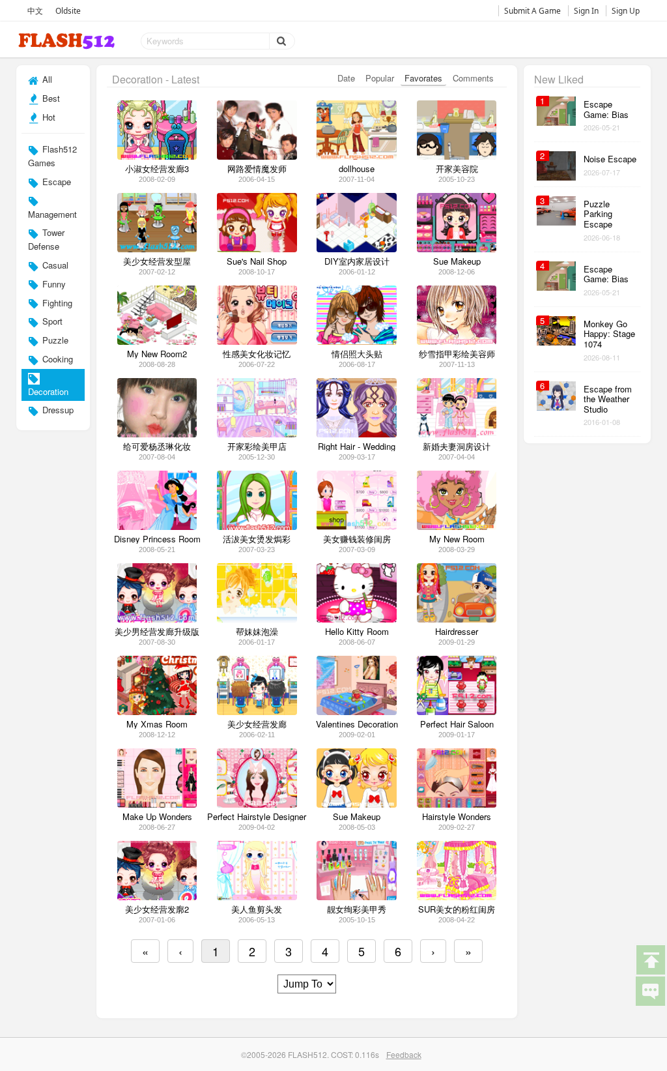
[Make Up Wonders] (157, 804)
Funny (53, 284)
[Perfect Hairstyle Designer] (257, 804)
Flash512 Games (52, 156)
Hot (47, 117)
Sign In (586, 10)
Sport (51, 321)
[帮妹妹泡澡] (257, 619)
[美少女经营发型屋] (157, 248)
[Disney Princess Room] (157, 526)
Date (346, 78)
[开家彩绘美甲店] (257, 434)
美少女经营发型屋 (157, 261)
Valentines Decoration (357, 724)
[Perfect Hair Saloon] (457, 711)
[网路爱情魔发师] (257, 156)
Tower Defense (46, 239)
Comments (473, 78)
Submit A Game (532, 10)
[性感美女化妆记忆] (257, 341)
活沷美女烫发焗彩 (257, 539)
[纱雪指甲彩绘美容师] (457, 341)
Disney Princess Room (157, 539)
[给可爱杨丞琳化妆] (157, 434)
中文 (35, 10)
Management (52, 214)
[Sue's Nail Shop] (257, 248)
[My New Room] (457, 526)
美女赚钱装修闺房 (357, 539)
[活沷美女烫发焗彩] (257, 526)
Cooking (56, 359)
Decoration (48, 391)
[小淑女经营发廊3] (157, 156)
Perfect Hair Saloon (457, 724)
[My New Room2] (157, 341)
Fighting (56, 303)
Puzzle (54, 340)
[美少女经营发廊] (257, 711)
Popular (379, 78)
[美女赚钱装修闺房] (357, 526)
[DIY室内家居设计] (357, 248)
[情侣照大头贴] (357, 341)
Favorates (423, 78)
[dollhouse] (357, 156)
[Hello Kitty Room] (357, 619)
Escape (55, 181)
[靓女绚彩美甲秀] (357, 896)
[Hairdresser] (457, 619)
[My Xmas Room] (157, 711)
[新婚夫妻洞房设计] (457, 434)
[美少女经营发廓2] (157, 896)
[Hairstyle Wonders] (457, 804)
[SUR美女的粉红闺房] (457, 896)
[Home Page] (67, 41)
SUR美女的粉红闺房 (456, 909)
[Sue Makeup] (457, 248)
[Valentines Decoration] (357, 711)
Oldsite (68, 10)
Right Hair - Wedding (356, 446)
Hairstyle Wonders (456, 816)
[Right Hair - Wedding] (357, 434)
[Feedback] (650, 990)
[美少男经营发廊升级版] (157, 619)
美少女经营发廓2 (157, 909)
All (46, 79)
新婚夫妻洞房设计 (456, 446)
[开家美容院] (457, 156)
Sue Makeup (356, 816)
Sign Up (626, 10)
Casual (54, 265)
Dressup (57, 409)
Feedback (403, 1054)
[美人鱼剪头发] (257, 896)
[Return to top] (650, 959)
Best (50, 98)
